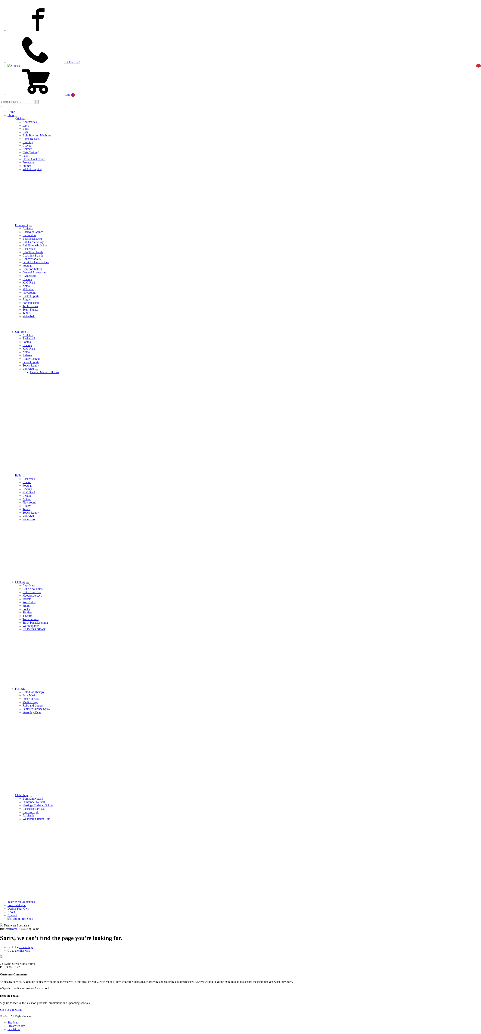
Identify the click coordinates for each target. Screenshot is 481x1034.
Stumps (27, 165)
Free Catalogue (17, 905)
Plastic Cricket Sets (34, 159)
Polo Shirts (29, 602)
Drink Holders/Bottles (36, 262)
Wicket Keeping (32, 169)
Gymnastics (29, 275)
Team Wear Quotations (21, 901)
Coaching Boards (33, 255)
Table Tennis (30, 306)
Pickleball (28, 289)
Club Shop (21, 795)
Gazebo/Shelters (32, 269)
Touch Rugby (31, 365)
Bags (26, 125)
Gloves (27, 145)
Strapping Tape (32, 712)
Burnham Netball (33, 798)
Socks (26, 609)
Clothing (28, 142)
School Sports (31, 362)
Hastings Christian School (38, 805)
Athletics (28, 228)
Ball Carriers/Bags (33, 242)
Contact (12, 915)
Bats (25, 132)
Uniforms (20, 331)
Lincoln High (31, 812)
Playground (29, 292)
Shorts (26, 605)
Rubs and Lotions (33, 705)
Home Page (26, 947)
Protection (29, 162)
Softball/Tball (31, 302)
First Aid (20, 688)
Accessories (30, 121)
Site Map (24, 950)
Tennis (26, 313)
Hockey (27, 279)
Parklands (28, 815)
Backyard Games (33, 231)
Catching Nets (31, 138)
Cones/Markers (32, 258)
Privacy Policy (16, 1025)
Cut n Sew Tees (32, 592)
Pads (25, 155)
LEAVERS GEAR (34, 629)
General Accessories (35, 272)
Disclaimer (14, 1029)
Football (27, 265)
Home (11, 111)
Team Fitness (30, 309)
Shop (11, 115)
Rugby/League (31, 358)
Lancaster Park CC (34, 808)
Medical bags (30, 702)
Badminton (29, 235)
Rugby (27, 299)
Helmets (27, 149)
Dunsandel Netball (34, 802)
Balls (26, 128)
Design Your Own (18, 908)
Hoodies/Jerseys (32, 595)
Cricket (19, 118)
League (27, 495)
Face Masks (30, 695)
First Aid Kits (31, 698)
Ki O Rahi (29, 282)
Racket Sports (31, 296)
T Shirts (27, 615)
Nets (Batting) (31, 152)
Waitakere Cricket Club (36, 818)
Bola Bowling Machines (37, 135)
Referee (27, 355)
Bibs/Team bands (33, 252)
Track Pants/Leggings (35, 622)
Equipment (21, 225)
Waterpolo (29, 519)
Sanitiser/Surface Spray (36, 708)
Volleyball (29, 316)
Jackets (27, 599)
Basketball (29, 248)
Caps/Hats (29, 585)
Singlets (27, 612)
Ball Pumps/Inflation (35, 245)
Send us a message (11, 1009)
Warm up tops (31, 626)
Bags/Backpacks (32, 238)
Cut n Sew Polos (32, 588)
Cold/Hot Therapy (33, 692)
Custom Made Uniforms (44, 372)
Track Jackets (31, 619)
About (11, 912)
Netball (27, 285)
